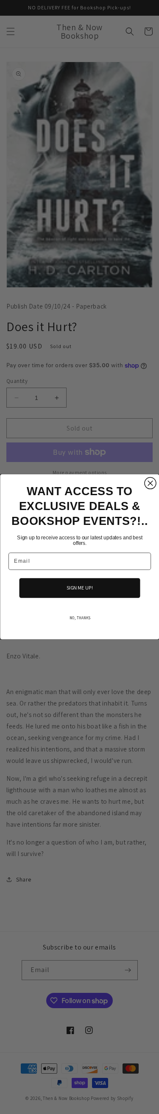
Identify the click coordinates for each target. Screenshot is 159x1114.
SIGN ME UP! (79, 588)
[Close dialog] (150, 483)
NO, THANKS (79, 618)
